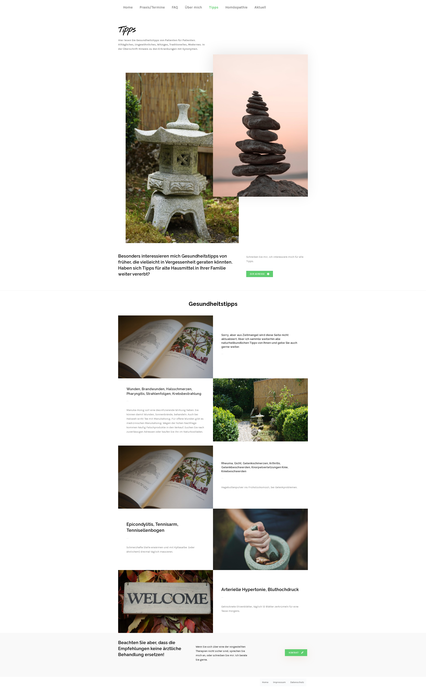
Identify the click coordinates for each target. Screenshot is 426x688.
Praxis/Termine (152, 7)
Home (128, 7)
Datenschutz (297, 682)
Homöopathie (236, 7)
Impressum (279, 682)
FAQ (175, 7)
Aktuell (260, 7)
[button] (259, 274)
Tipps (213, 7)
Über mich (193, 7)
